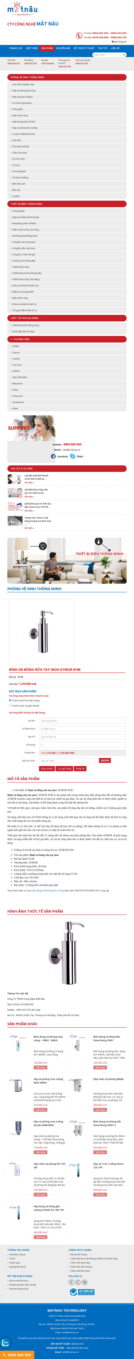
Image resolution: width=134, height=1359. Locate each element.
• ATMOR (15, 371)
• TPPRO (15, 346)
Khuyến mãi (63, 48)
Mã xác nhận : (29, 760)
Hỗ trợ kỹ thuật (84, 48)
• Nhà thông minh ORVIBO (23, 223)
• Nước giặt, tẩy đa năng (22, 331)
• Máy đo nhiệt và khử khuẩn (25, 217)
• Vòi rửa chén (18, 158)
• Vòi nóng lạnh (18, 171)
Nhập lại (80, 768)
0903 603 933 (19, 1354)
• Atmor (14, 408)
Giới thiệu (32, 48)
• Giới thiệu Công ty (16, 1254)
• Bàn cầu (15, 189)
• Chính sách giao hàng (79, 1262)
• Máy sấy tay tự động (21, 96)
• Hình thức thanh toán (17, 1288)
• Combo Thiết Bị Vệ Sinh (23, 134)
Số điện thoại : (29, 728)
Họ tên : (32, 720)
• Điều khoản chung (78, 1254)
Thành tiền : (30, 752)
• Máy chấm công (19, 297)
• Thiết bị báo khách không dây (26, 273)
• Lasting (15, 358)
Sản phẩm (47, 48)
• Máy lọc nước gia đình (22, 291)
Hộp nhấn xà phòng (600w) (108, 1079)
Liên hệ (115, 48)
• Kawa (14, 389)
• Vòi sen (15, 165)
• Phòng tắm (17, 109)
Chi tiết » (29, 482)
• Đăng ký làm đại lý (16, 1266)
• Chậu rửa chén (19, 152)
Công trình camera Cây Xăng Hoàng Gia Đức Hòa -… (38, 521)
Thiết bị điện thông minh (26, 203)
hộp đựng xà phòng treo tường (47, 890)
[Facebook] (71, 1282)
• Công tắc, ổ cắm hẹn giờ (23, 254)
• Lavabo (15, 196)
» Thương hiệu (20, 339)
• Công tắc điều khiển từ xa (24, 310)
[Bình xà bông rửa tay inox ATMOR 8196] (67, 952)
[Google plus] (78, 1282)
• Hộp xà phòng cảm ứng (23, 90)
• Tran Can (16, 364)
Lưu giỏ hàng (64, 768)
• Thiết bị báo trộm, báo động (25, 279)
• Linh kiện (16, 140)
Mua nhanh (47, 768)
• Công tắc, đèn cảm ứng (22, 248)
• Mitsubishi (17, 383)
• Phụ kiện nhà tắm (20, 146)
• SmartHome (17, 402)
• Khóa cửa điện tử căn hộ (23, 304)
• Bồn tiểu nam (18, 183)
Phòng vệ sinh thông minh (27, 77)
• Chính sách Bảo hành (79, 1270)
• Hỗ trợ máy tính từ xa (17, 1280)
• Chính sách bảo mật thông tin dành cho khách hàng (93, 1258)
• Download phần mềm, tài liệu (21, 1284)
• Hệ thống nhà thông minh (24, 235)
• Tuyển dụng (13, 1262)
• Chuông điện (18, 210)
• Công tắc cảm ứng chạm (23, 242)
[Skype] (84, 1282)
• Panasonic (17, 395)
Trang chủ (15, 48)
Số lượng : (31, 744)
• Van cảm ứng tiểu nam (22, 84)
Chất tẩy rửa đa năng (25, 318)
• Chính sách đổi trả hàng (80, 1266)
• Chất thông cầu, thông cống (25, 325)
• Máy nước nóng (19, 115)
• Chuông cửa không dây (23, 260)
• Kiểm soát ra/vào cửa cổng (25, 229)
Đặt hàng (40, 1067)
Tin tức (103, 48)
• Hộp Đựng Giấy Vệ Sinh (23, 121)
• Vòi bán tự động (19, 177)
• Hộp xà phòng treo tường (24, 127)
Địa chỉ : (32, 736)
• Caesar (15, 352)
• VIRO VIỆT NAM (19, 377)
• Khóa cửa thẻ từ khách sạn (25, 285)
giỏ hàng (120, 41)
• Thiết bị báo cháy (20, 266)
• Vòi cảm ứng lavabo (21, 102)
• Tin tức (11, 1258)
